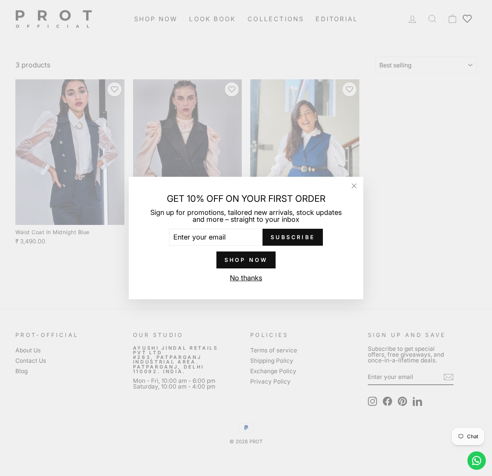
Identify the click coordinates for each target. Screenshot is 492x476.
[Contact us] (476, 460)
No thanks (246, 278)
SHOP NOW (246, 259)
